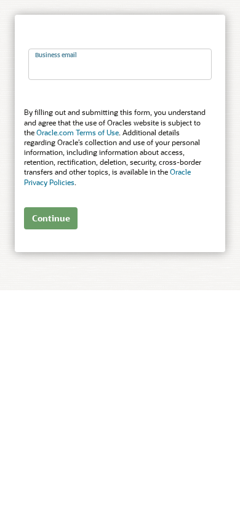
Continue (51, 218)
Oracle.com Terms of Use (77, 132)
